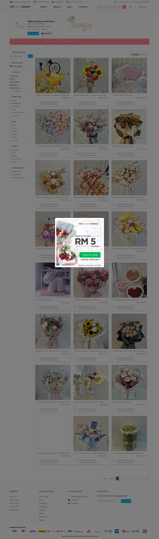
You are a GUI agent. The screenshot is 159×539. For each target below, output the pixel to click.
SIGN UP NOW (90, 254)
